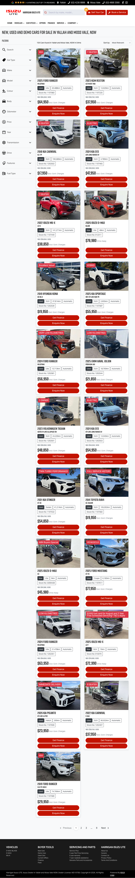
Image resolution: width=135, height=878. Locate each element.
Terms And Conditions (109, 860)
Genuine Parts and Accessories (80, 860)
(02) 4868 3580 (113, 2)
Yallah (63, 2)
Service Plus (74, 851)
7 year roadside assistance (78, 858)
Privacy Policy (106, 858)
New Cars (41, 851)
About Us (104, 851)
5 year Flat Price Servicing (78, 853)
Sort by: (106, 43)
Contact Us (105, 855)
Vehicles (18, 23)
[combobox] (64, 12)
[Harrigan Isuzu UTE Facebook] (123, 2)
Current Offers (43, 858)
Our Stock (31, 23)
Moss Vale (95, 2)
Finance (51, 23)
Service (60, 23)
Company (72, 23)
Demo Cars (42, 853)
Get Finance (58, 108)
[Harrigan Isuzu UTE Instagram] (127, 2)
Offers (42, 23)
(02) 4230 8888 (78, 2)
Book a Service (118, 12)
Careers (104, 853)
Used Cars (41, 855)
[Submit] (46, 12)
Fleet (40, 863)
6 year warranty (74, 855)
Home (9, 23)
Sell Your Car (97, 12)
